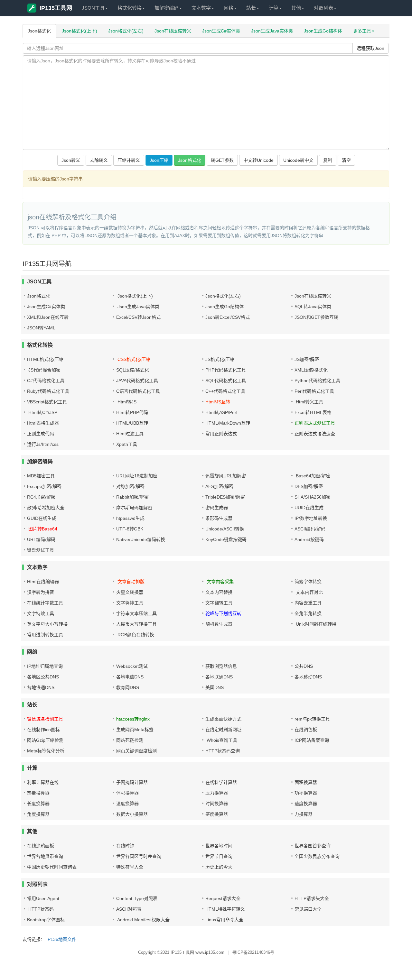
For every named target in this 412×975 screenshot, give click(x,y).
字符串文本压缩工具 (136, 613)
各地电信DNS (130, 676)
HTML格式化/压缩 (45, 359)
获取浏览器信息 (221, 666)
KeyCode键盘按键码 (226, 539)
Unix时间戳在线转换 (315, 624)
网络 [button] (228, 8)
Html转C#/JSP (42, 412)
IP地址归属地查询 (45, 666)
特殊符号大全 (129, 866)
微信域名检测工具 (45, 719)
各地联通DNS (219, 676)
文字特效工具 (40, 613)
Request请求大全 (222, 898)
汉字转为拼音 (40, 592)
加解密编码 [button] (166, 8)
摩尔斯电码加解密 (134, 507)
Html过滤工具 (130, 433)
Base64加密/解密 (313, 475)
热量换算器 (38, 793)
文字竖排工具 (129, 602)
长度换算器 (38, 803)
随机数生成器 (218, 624)
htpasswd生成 (130, 518)
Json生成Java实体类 (272, 30)
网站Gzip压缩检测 (45, 740)
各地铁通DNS (40, 687)
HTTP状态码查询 (222, 750)
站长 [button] (251, 8)
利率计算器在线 (43, 782)
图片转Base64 (42, 528)
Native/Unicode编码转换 (140, 539)
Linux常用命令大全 (224, 919)
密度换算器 (216, 814)
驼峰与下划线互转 (223, 613)
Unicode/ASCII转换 (224, 528)
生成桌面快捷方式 (223, 719)
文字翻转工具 (218, 602)
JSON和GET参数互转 (316, 317)
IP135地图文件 (61, 939)
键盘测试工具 (40, 550)
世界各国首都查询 (313, 845)
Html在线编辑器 (43, 581)
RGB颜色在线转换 (135, 634)
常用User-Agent (43, 898)
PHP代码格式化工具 (225, 370)
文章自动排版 (130, 581)
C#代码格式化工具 (45, 380)
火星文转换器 (129, 592)
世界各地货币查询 (45, 856)
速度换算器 (306, 803)
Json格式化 (39, 30)
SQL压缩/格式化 (132, 370)
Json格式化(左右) (126, 30)
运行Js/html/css (43, 444)
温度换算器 (127, 803)
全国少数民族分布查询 (317, 856)
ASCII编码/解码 (310, 528)
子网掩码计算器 (132, 782)
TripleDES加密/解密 (225, 497)
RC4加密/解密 (41, 497)
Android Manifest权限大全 (143, 919)
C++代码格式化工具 (225, 391)
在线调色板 (306, 729)
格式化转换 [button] (129, 8)
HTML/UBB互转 (132, 423)
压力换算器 (216, 793)
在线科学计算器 (221, 782)
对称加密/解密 (130, 486)
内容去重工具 (308, 602)
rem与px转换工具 (312, 719)
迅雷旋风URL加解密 (225, 475)
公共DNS (304, 666)
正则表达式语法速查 (315, 433)
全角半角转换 (308, 613)
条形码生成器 (218, 518)
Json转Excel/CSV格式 (227, 317)
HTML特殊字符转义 (225, 909)
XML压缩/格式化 (311, 370)
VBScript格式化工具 (47, 401)
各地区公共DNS (43, 676)
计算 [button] (273, 8)
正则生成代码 (40, 433)
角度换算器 (38, 814)
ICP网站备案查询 (312, 740)
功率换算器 (306, 793)
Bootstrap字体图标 (46, 919)
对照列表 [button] (323, 8)
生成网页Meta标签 (135, 729)
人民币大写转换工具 (136, 624)
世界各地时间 (218, 845)
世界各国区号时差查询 (138, 856)
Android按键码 (309, 539)
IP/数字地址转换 (311, 518)
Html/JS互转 (217, 401)
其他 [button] (296, 8)
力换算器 (304, 814)
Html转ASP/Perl (221, 412)
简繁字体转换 (308, 581)
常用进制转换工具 (45, 634)
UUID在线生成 (309, 507)
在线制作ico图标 (43, 729)
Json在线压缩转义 (172, 30)
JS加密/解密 (307, 359)
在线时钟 (125, 845)
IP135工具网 (56, 8)
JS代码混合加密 (44, 370)
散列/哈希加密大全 (45, 507)
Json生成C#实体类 (221, 30)
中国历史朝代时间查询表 (52, 866)
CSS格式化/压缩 (133, 359)
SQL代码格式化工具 (225, 380)
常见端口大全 (308, 909)
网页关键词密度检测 (136, 750)
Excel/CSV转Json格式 (138, 317)
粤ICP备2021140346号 (253, 952)
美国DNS (214, 687)
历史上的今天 (218, 866)
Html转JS (126, 401)
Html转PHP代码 (132, 412)
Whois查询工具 (221, 740)
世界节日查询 (218, 856)
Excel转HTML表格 (313, 412)
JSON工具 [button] (93, 8)
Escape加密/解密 (44, 486)
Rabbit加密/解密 (132, 497)
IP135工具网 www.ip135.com (197, 952)
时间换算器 (216, 803)
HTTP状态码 (40, 909)
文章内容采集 (219, 581)
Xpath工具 (126, 444)
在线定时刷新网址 (223, 729)
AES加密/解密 (219, 486)
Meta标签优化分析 (45, 750)
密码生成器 (216, 507)
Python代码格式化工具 (317, 380)
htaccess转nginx (133, 719)
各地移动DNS (308, 676)
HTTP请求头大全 (312, 898)
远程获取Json (370, 48)
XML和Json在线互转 (48, 317)
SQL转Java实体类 (313, 306)
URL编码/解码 (41, 539)
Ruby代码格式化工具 (48, 391)
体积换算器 (127, 793)
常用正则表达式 (221, 433)
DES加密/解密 (309, 486)
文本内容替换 (218, 592)
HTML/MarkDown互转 (227, 423)
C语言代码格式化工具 (138, 391)
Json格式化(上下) (79, 30)
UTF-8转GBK (129, 528)
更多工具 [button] (362, 30)
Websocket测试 (132, 666)
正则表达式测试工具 (315, 423)
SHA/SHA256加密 (313, 497)
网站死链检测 (129, 740)
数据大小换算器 (132, 814)
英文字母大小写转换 (47, 624)
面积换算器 (306, 782)
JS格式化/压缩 (219, 359)
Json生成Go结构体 (323, 30)
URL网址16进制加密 (136, 475)
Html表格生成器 (43, 423)
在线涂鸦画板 (40, 845)
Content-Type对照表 (136, 898)
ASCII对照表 (128, 909)
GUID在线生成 (41, 518)
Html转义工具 (309, 401)
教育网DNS (127, 687)
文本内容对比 (309, 592)
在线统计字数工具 (45, 602)
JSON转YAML (41, 327)
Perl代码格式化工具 (314, 391)
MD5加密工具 (41, 475)
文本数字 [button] (201, 8)
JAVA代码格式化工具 (137, 380)
